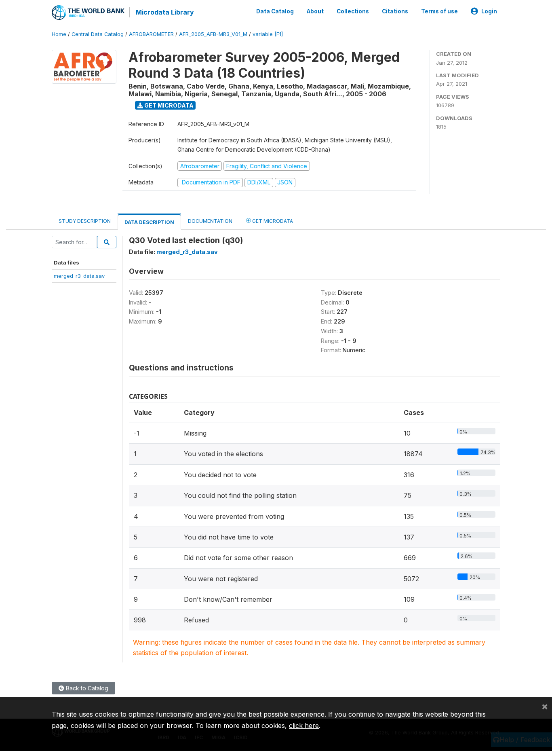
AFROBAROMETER (151, 34)
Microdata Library (165, 12)
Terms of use (439, 11)
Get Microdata (168, 105)
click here (304, 725)
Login (489, 11)
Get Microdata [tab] (272, 221)
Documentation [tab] (210, 221)
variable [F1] (268, 34)
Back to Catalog (86, 688)
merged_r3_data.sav (79, 276)
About (315, 11)
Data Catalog (275, 11)
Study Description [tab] (85, 221)
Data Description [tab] (149, 222)
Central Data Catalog (98, 34)
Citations (395, 11)
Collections (353, 11)
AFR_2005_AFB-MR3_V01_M (213, 34)
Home (59, 34)
